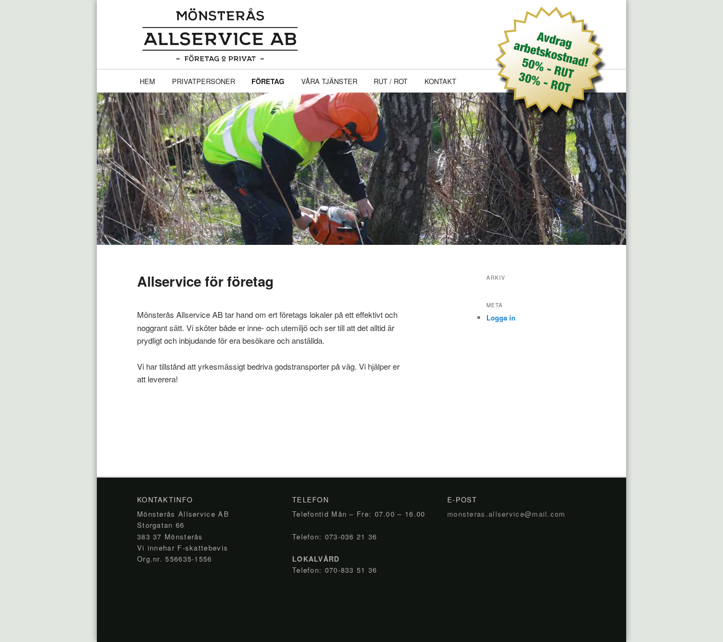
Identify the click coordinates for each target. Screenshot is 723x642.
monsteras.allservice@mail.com (506, 514)
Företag (267, 81)
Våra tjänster (329, 81)
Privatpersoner (203, 81)
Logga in (501, 318)
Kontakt (440, 81)
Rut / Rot (391, 81)
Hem (147, 81)
